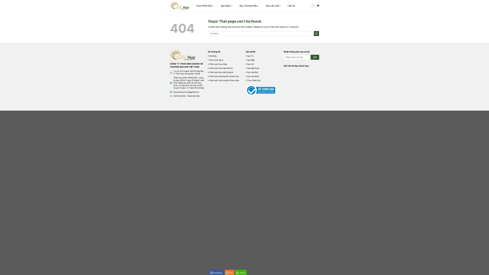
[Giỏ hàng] (318, 6)
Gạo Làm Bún (252, 72)
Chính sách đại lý (216, 60)
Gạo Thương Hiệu (248, 5)
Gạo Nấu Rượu (253, 68)
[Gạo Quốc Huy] (182, 55)
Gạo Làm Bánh (253, 76)
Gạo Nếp (251, 60)
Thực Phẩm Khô (204, 5)
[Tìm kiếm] (313, 6)
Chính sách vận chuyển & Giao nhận (224, 80)
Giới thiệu (213, 56)
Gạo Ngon (226, 5)
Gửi (315, 57)
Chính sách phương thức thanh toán (224, 76)
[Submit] (316, 33)
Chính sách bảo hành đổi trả (221, 68)
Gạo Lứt (250, 64)
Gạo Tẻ (250, 56)
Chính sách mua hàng (218, 64)
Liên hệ (291, 5)
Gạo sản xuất (272, 5)
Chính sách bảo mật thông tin (221, 72)
